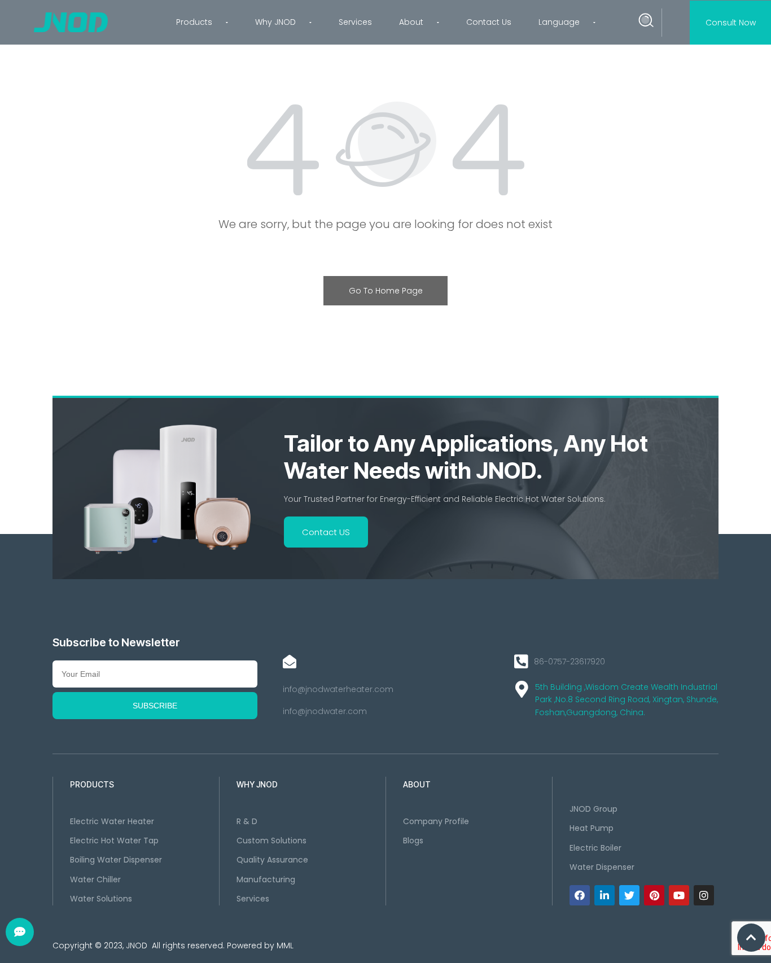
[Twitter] (629, 895)
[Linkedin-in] (604, 895)
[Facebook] (580, 895)
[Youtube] (679, 895)
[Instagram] (704, 895)
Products (194, 22)
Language (559, 22)
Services (355, 22)
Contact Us (488, 22)
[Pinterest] (654, 895)
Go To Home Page (386, 290)
